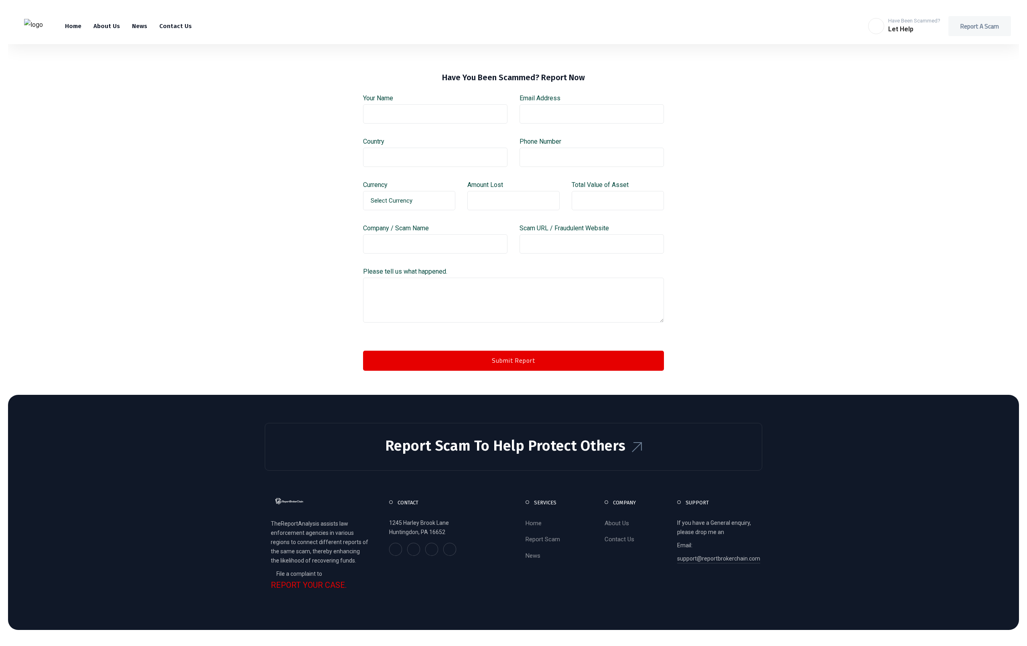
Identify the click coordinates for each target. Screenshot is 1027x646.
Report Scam (543, 539)
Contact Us (619, 539)
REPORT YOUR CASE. (309, 585)
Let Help (900, 29)
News (533, 555)
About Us (617, 523)
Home (534, 523)
